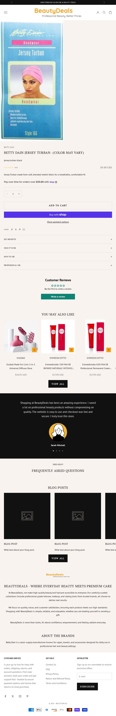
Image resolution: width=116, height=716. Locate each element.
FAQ (48, 669)
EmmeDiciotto (58, 358)
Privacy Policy (52, 673)
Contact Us (51, 664)
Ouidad (21, 358)
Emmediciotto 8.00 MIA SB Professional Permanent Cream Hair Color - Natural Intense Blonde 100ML (95, 366)
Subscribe (87, 686)
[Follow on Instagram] (20, 696)
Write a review (58, 296)
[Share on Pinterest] (20, 229)
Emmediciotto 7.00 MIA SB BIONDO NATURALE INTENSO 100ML (58, 366)
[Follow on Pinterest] (27, 696)
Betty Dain (9, 147)
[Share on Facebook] (12, 229)
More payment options (58, 221)
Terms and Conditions (56, 683)
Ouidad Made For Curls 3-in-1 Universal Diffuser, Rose (20, 366)
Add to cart (58, 205)
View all (58, 383)
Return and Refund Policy (58, 678)
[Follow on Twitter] (12, 696)
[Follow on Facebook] (5, 696)
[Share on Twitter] (16, 229)
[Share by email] (24, 229)
